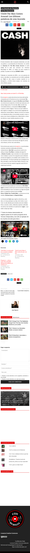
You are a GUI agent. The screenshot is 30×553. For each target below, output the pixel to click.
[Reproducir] (2, 87)
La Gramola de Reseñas (9, 8)
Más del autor (16, 317)
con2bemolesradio (5, 404)
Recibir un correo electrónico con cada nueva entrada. (13, 379)
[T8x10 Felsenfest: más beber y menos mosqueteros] (4, 336)
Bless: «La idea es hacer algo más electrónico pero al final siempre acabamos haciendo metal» (8, 293)
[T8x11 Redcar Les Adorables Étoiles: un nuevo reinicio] (4, 329)
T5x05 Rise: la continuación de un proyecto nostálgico (7, 251)
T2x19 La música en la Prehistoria (17, 450)
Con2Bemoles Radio (20, 541)
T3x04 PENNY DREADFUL (23, 290)
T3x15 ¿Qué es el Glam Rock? (16, 464)
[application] (15, 87)
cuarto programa (18, 214)
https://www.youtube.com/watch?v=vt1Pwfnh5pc (12, 93)
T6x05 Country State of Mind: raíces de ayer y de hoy (21, 252)
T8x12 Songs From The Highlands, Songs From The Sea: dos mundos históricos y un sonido (18, 322)
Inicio (2, 5)
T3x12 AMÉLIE (12, 446)
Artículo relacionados (6, 317)
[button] (28, 2)
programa (5, 97)
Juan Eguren (7, 22)
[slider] (26, 87)
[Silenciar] (23, 87)
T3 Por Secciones (7, 11)
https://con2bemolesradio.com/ (19, 547)
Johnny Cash (9, 273)
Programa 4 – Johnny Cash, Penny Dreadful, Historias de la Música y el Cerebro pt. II (7, 262)
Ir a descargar (4, 89)
